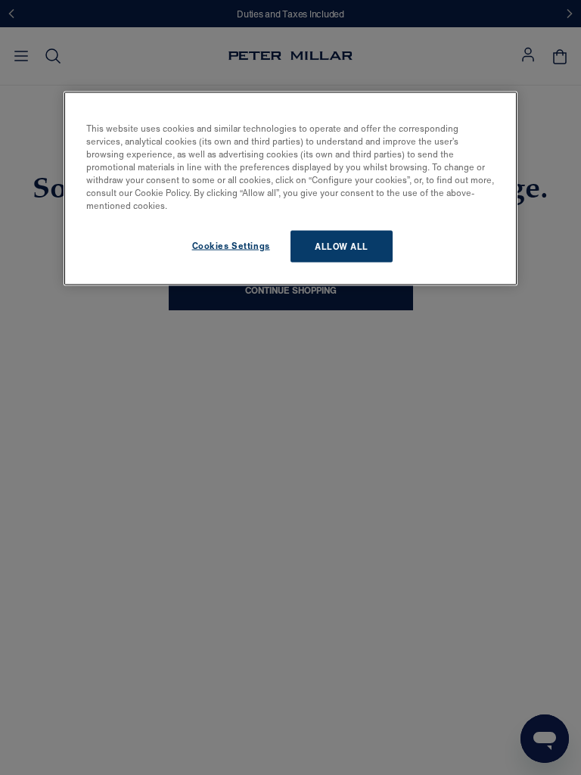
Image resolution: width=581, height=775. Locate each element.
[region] (290, 188)
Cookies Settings (231, 245)
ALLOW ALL (341, 246)
